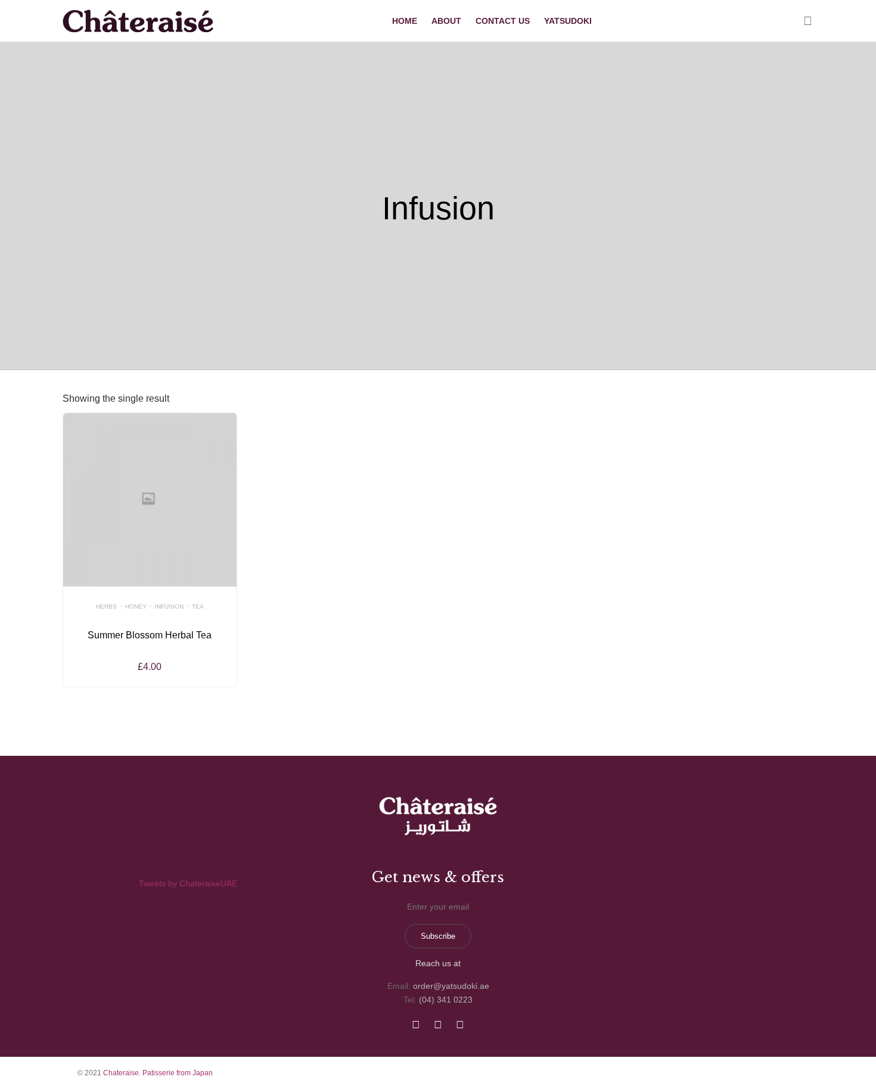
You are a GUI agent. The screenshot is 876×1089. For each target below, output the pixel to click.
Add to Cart (149, 563)
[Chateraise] (138, 21)
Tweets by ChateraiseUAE (188, 883)
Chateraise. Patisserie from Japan (158, 1073)
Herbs (106, 606)
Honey (136, 606)
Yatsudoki (568, 21)
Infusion (169, 606)
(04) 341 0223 (446, 999)
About (446, 21)
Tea (198, 606)
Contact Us (503, 21)
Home (404, 21)
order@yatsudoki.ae (451, 986)
